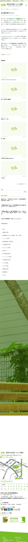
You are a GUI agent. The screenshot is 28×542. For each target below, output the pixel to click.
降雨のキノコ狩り (5, 119)
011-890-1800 (7, 457)
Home (3, 9)
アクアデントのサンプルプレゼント (9, 79)
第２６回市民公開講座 (6, 99)
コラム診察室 (5, 262)
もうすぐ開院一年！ (21, 184)
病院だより (8, 9)
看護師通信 (5, 272)
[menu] (26, 5)
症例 (4, 229)
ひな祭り (3, 178)
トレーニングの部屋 (7, 256)
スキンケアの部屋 (6, 247)
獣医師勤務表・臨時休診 (8, 241)
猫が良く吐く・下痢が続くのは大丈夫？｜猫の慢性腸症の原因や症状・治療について (13, 199)
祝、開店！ (3, 138)
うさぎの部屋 (5, 266)
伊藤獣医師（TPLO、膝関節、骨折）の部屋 (12, 235)
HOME (3, 537)
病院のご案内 (17, 537)
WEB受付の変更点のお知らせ (7, 158)
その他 (4, 275)
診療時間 (5, 538)
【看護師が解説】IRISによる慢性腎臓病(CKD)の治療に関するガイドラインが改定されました (13, 205)
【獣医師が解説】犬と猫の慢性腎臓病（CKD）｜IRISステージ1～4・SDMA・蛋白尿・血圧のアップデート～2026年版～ (13, 213)
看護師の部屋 (5, 232)
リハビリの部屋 (6, 238)
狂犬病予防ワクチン (15, 9)
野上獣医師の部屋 (6, 253)
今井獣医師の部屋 (6, 259)
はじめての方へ (19, 538)
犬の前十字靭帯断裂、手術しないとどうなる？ (11, 218)
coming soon (4, 223)
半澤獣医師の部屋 (6, 244)
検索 (2, 189)
